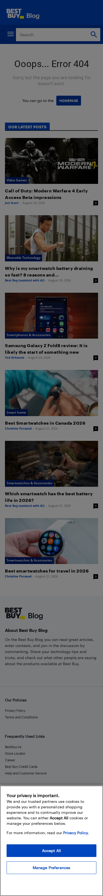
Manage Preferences (52, 867)
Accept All (51, 850)
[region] (51, 841)
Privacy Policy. (76, 832)
